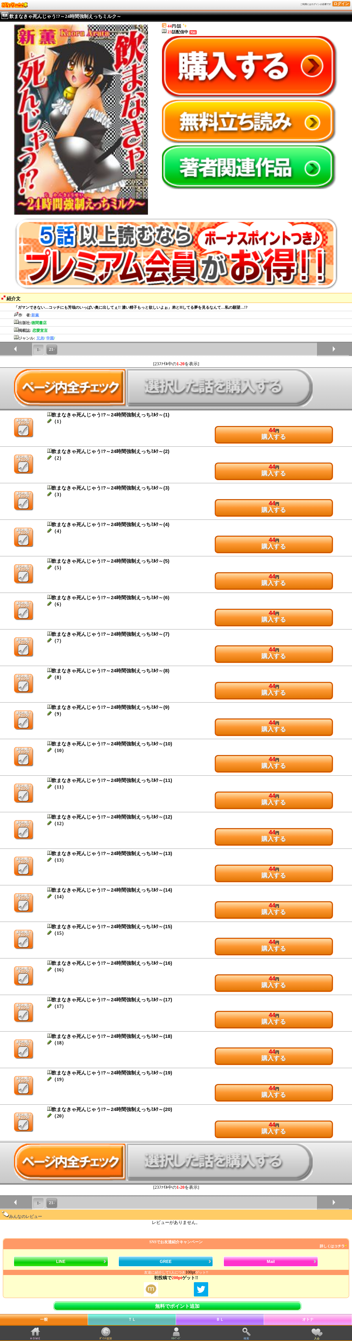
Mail (271, 1261)
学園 (50, 338)
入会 (317, 1338)
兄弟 (40, 338)
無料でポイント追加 (177, 1306)
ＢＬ (220, 1319)
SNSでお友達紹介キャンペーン (247, 1244)
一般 (44, 1319)
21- (52, 349)
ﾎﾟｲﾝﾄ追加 (106, 1338)
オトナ (308, 1319)
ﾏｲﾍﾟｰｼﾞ (176, 1338)
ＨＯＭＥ (35, 1338)
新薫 (35, 315)
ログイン (341, 4)
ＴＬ (132, 1319)
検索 (246, 1338)
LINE (60, 1261)
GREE (166, 1261)
